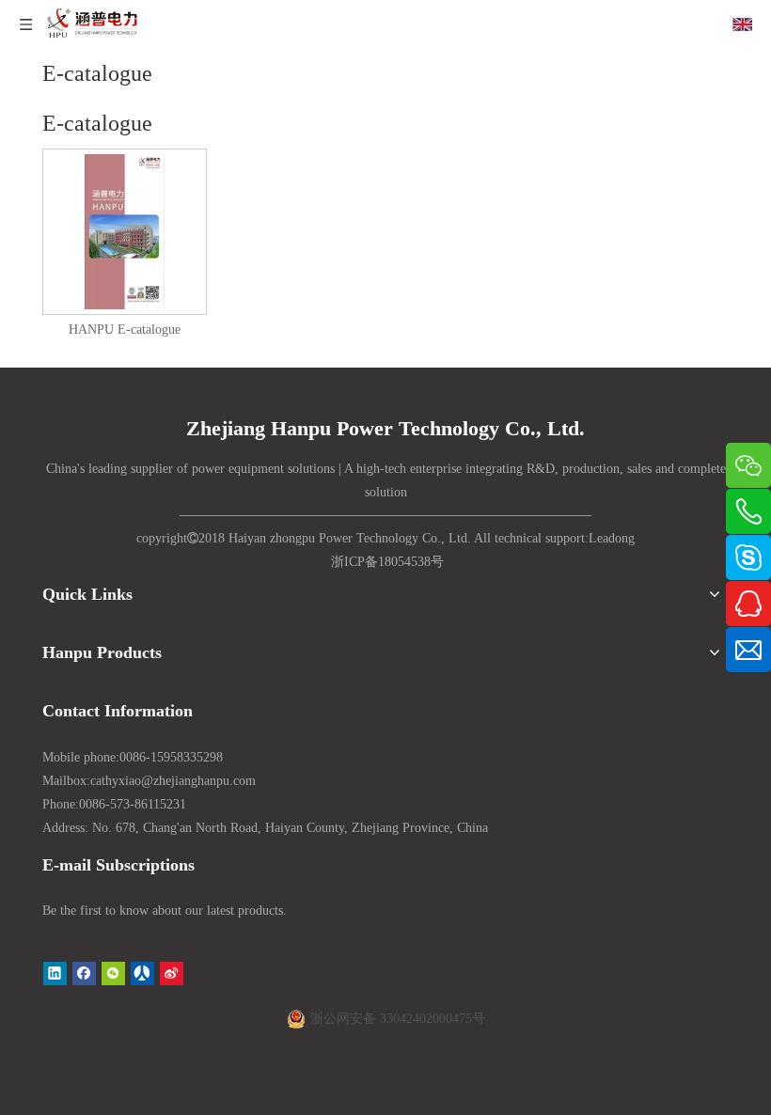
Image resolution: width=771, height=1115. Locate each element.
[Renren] (142, 972)
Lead (602, 538)
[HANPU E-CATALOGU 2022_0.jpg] (125, 231)
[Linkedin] (55, 972)
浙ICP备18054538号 (387, 562)
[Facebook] (84, 972)
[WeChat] (113, 972)
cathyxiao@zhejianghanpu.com (173, 781)
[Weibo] (171, 972)
